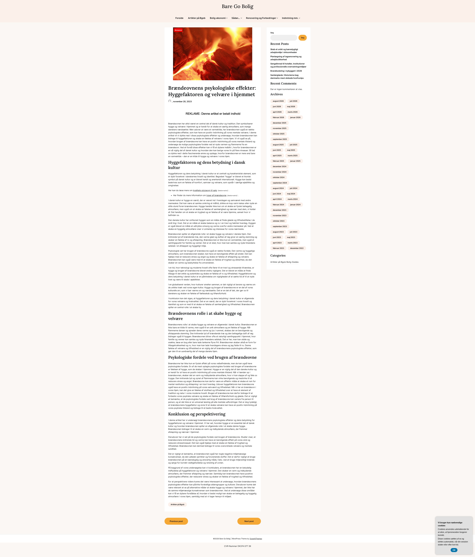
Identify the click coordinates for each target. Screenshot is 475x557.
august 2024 (278, 188)
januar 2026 (295, 117)
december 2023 (279, 210)
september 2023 (280, 226)
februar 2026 (278, 117)
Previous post (176, 521)
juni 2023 (277, 237)
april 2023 (277, 243)
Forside (179, 18)
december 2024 (279, 166)
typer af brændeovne (216, 195)
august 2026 (278, 101)
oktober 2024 (278, 177)
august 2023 (278, 232)
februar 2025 (278, 161)
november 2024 (279, 172)
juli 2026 (293, 101)
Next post (249, 521)
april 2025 (277, 155)
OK (454, 550)
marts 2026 (292, 112)
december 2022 (297, 248)
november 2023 (279, 215)
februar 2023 (278, 248)
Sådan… (236, 18)
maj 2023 (291, 237)
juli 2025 (293, 145)
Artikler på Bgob (196, 18)
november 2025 (279, 128)
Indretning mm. (290, 18)
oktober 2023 (278, 221)
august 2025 (278, 145)
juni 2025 (277, 150)
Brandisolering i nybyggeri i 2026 (286, 71)
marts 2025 (292, 155)
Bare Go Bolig (237, 6)
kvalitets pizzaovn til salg (205, 190)
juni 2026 (277, 106)
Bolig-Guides (292, 262)
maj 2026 (291, 106)
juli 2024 (293, 188)
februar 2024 (278, 205)
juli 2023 (293, 232)
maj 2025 (291, 150)
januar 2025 (295, 161)
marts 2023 (292, 243)
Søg (272, 33)
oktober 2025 (278, 134)
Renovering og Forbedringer (261, 18)
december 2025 (279, 123)
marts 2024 (292, 199)
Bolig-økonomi (218, 18)
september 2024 (280, 183)
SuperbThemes (256, 539)
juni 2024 (277, 194)
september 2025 (280, 139)
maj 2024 (291, 194)
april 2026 (277, 112)
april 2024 (277, 199)
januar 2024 (295, 205)
